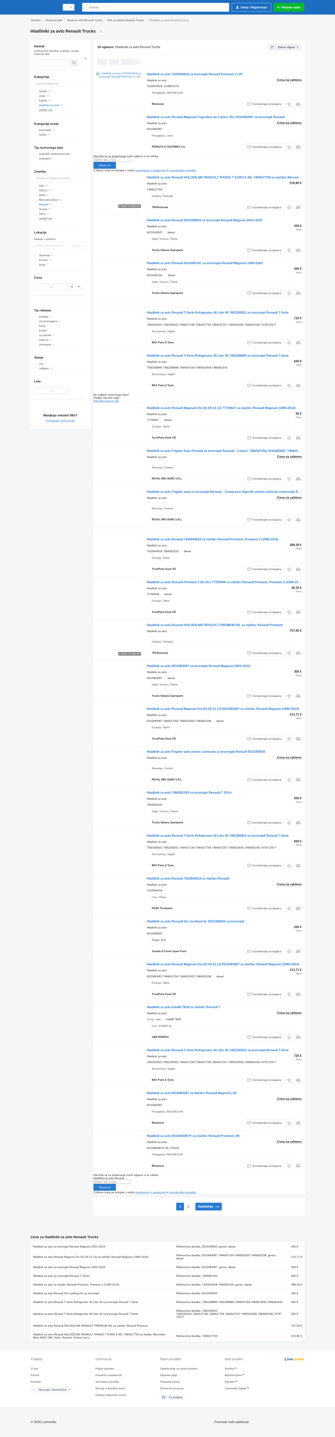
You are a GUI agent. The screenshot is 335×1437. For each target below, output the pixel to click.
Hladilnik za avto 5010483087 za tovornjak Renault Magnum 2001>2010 (198, 666)
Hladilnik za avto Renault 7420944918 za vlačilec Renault (188, 878)
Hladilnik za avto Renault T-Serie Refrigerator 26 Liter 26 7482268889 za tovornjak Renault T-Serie (218, 355)
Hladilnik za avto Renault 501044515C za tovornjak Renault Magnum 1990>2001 (205, 263)
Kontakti (36, 1381)
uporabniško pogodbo (182, 170)
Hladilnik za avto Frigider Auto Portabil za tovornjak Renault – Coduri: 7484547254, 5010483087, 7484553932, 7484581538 (235, 450)
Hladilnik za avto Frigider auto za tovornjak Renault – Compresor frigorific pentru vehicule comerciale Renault (227, 491)
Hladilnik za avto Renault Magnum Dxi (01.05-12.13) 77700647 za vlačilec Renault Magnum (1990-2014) (221, 408)
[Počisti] (85, 58)
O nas (34, 1368)
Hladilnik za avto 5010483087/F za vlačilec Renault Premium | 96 (193, 1136)
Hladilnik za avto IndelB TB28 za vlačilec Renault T (183, 1007)
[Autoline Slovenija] (44, 7)
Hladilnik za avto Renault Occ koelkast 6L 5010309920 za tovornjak (195, 921)
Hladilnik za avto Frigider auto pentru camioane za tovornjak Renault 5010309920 (206, 751)
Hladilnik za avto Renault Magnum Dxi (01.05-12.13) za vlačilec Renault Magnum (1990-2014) (91, 1256)
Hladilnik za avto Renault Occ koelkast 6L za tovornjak (66, 1293)
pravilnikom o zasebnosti (151, 170)
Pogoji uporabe (104, 1368)
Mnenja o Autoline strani (110, 1388)
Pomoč (35, 1375)
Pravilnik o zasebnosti (108, 1375)
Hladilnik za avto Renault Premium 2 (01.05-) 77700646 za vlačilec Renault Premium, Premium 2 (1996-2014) (225, 582)
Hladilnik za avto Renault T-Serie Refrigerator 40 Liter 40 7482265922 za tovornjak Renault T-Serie (218, 312)
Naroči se (105, 165)
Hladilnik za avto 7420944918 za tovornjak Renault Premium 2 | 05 (194, 74)
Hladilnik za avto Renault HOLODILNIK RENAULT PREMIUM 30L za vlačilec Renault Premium (215, 625)
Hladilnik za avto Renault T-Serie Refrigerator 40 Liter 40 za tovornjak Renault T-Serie (85, 1313)
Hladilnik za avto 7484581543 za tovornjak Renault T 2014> (189, 792)
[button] (289, 104)
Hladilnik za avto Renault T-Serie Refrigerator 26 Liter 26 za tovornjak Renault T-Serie (85, 1302)
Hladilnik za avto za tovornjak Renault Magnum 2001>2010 (69, 1246)
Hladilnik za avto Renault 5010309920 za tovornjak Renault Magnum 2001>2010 (204, 220)
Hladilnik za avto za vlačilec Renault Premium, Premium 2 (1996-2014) (76, 1284)
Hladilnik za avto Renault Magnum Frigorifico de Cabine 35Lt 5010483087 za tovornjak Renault (216, 117)
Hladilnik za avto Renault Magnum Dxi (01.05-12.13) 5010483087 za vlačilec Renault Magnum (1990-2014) (223, 708)
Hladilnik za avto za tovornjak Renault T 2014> (61, 1275)
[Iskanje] (86, 7)
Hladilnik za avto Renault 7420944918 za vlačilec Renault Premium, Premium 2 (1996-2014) (212, 539)
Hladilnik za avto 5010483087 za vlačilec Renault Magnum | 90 (192, 1093)
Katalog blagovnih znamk (110, 1394)
